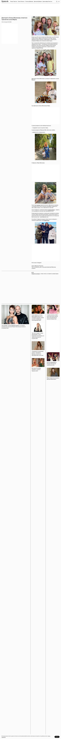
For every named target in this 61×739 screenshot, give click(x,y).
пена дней (44, 267)
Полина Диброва (29, 1)
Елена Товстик (21, 1)
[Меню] (58, 1)
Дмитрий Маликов (51, 267)
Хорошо (57, 736)
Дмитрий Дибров (38, 1)
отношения (36, 267)
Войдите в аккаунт (36, 273)
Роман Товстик (13, 1)
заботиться (46, 220)
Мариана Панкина (39, 266)
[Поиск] (56, 1)
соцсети (33, 268)
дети (41, 267)
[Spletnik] (5, 1)
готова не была (51, 209)
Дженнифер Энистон (47, 1)
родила (38, 205)
